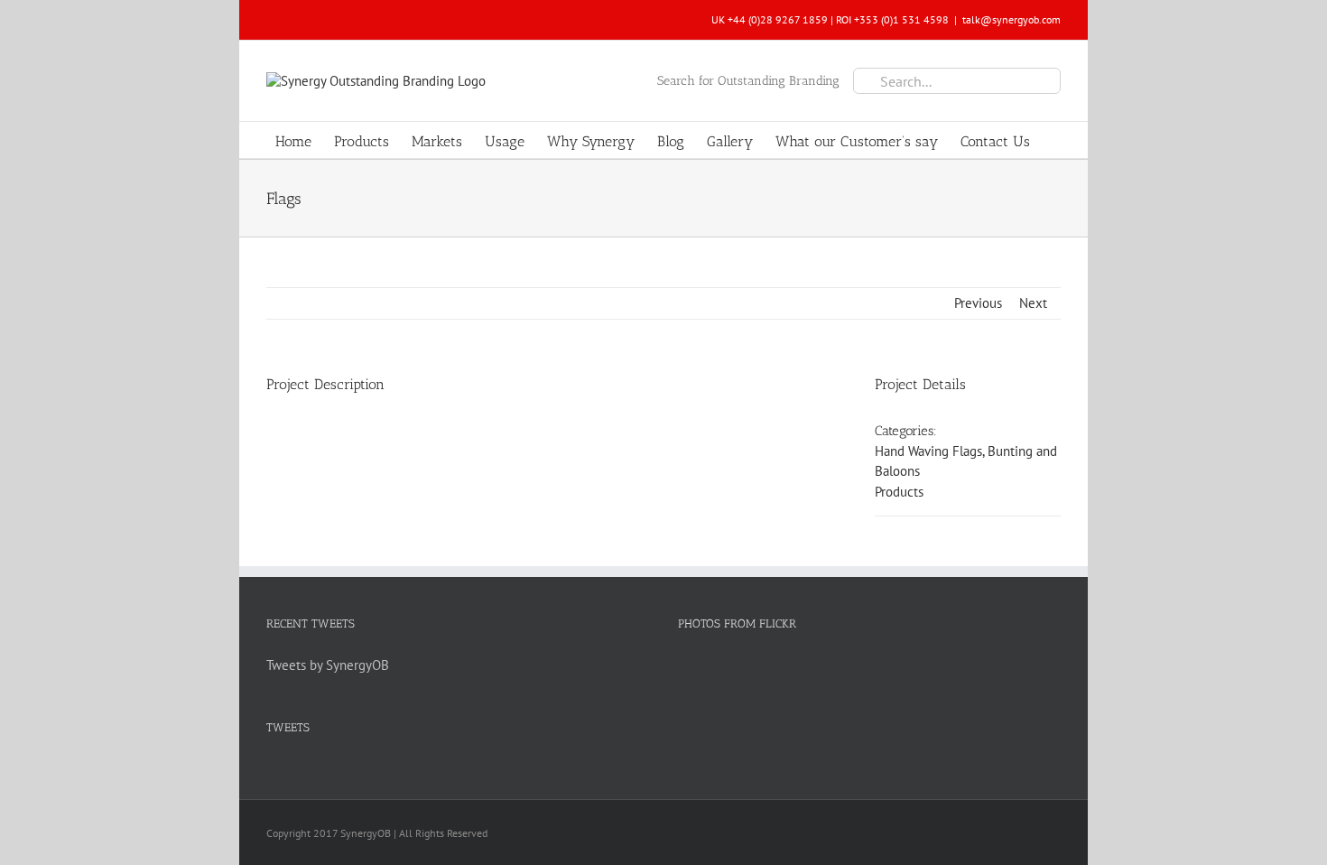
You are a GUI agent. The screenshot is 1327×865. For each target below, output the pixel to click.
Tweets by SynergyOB (327, 665)
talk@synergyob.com (1011, 19)
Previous (978, 303)
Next (1033, 303)
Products (899, 491)
